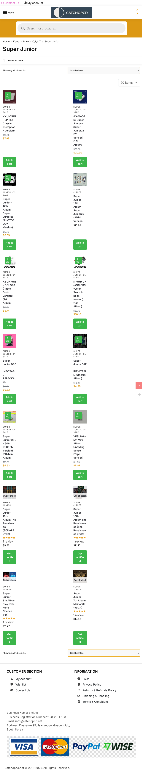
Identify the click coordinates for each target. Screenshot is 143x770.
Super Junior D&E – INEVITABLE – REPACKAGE (9, 371)
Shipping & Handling (95, 696)
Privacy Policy (91, 684)
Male (26, 41)
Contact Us (22, 690)
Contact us (11, 3)
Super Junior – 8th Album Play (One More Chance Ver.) (9, 604)
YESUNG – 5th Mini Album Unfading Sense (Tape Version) (79, 447)
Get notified (9, 557)
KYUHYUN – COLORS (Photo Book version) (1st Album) (9, 292)
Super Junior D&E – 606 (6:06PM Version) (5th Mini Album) (9, 447)
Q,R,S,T (36, 41)
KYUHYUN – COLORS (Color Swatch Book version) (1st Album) (79, 294)
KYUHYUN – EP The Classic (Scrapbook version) (9, 123)
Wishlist (20, 684)
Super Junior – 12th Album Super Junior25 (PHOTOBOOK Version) (8, 213)
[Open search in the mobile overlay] (71, 28)
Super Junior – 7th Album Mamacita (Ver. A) (79, 600)
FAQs (85, 679)
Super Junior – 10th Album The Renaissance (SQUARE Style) (9, 521)
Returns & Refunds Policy (99, 690)
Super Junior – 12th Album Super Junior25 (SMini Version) (78, 208)
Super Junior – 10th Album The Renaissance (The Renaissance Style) (79, 521)
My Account (23, 679)
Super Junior (7, 352)
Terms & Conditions (95, 701)
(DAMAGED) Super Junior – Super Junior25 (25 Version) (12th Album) (79, 130)
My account (35, 3)
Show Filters (15, 60)
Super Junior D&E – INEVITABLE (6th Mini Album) (80, 369)
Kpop (16, 41)
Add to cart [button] (9, 162)
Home (6, 41)
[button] (137, 12)
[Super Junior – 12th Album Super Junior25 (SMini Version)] (80, 179)
